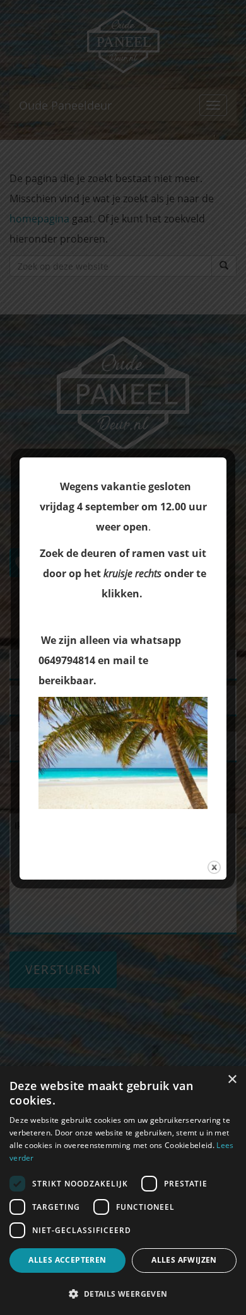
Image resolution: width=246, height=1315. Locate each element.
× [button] (232, 1079)
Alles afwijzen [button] (184, 1260)
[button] (123, 1293)
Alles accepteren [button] (67, 1260)
